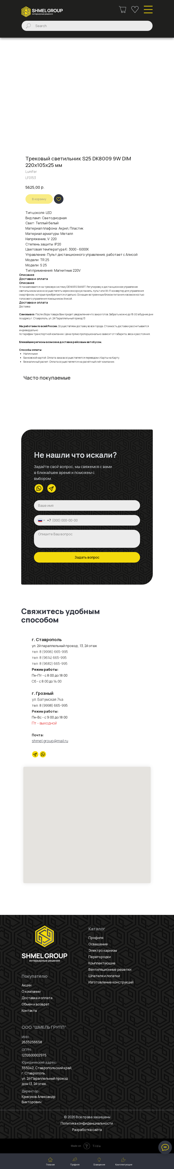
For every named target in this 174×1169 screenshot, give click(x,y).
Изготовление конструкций (110, 982)
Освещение (98, 944)
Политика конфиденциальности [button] (87, 1123)
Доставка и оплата (37, 998)
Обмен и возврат (35, 1004)
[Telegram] (35, 754)
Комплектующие (101, 963)
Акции (26, 985)
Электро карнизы (102, 950)
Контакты (29, 1010)
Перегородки (99, 956)
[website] (43, 754)
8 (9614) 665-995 (53, 657)
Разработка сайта (87, 1129)
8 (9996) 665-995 (53, 651)
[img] (42, 11)
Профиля (95, 937)
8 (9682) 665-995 (53, 663)
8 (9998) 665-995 (53, 705)
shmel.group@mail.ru (50, 740)
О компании (31, 991)
